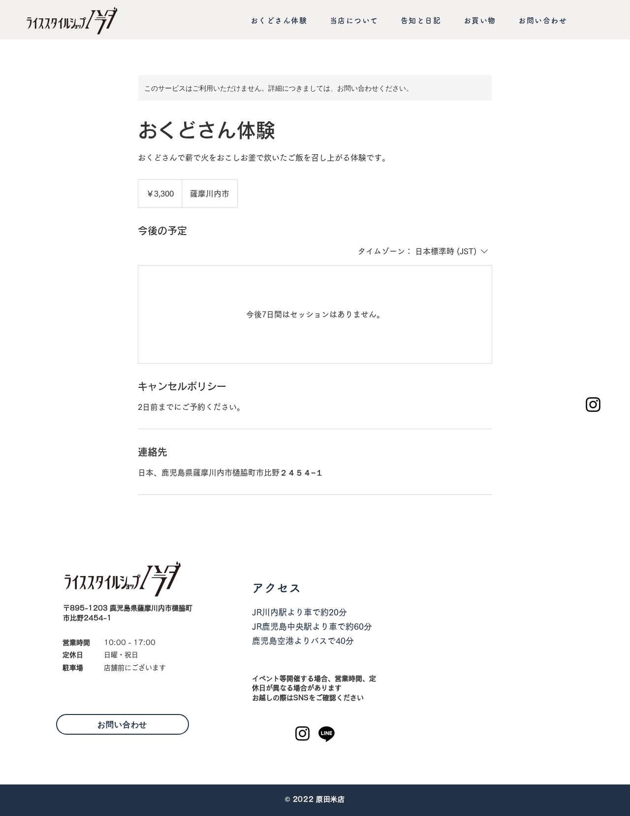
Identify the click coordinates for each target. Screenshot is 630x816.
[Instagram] (593, 404)
